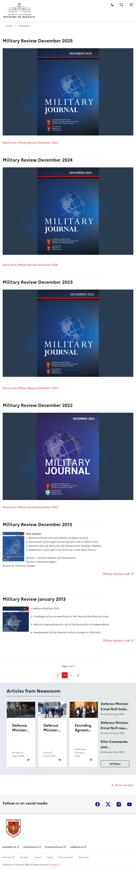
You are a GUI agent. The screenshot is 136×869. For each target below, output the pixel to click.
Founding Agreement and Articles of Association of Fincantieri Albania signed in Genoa (84, 749)
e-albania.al (76, 847)
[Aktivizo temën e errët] (112, 4)
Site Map (24, 857)
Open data (83, 857)
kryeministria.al (54, 847)
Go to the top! (124, 785)
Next (78, 675)
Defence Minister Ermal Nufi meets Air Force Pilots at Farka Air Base (20, 744)
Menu (131, 4)
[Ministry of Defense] (19, 18)
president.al (9, 847)
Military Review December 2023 (38, 282)
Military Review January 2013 (34, 599)
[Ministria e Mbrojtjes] (13, 828)
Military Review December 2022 (38, 405)
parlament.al (30, 847)
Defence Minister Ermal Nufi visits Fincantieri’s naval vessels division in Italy (52, 744)
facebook (98, 804)
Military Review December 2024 (37, 160)
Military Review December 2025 (38, 40)
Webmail (7, 857)
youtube (129, 804)
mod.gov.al (54, 864)
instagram (119, 804)
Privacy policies (65, 857)
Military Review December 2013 (37, 524)
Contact (38, 857)
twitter (108, 804)
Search (121, 4)
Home (9, 25)
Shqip (50, 857)
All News (115, 764)
